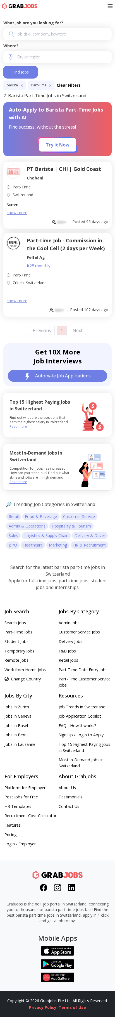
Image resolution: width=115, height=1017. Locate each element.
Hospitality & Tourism (71, 526)
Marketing (58, 545)
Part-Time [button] (39, 85)
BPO (13, 545)
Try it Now (58, 145)
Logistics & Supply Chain (46, 535)
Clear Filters (69, 85)
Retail (14, 516)
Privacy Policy (42, 1007)
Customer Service (79, 516)
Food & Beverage (41, 516)
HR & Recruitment (89, 545)
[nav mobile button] (110, 6)
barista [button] (13, 85)
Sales (13, 535)
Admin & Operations (27, 526)
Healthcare (33, 545)
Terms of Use (72, 1007)
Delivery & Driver (90, 535)
